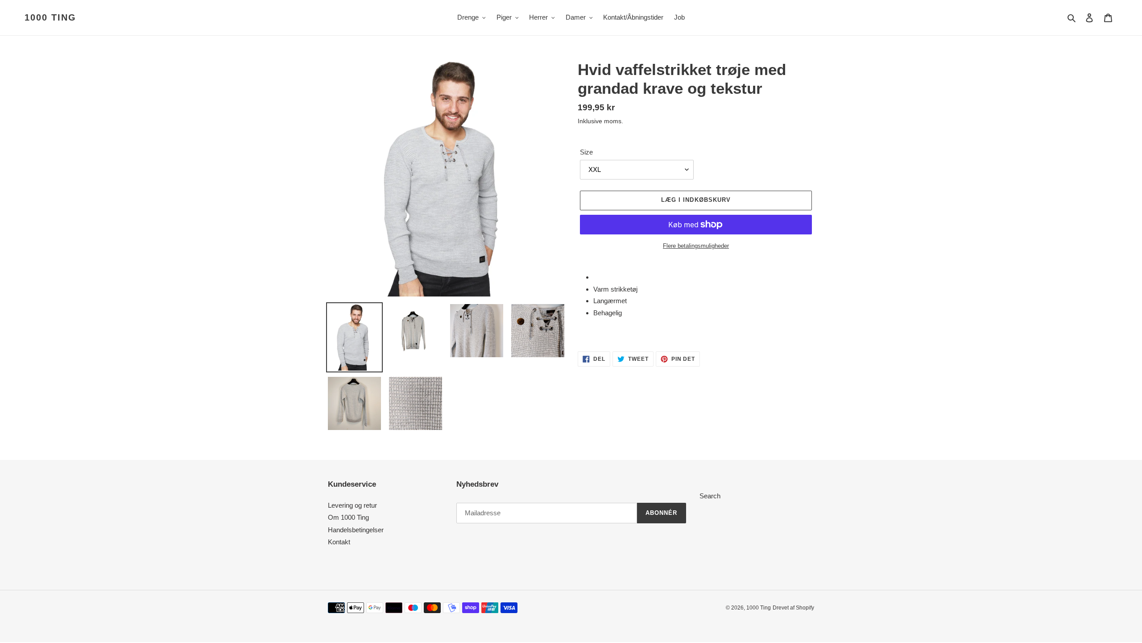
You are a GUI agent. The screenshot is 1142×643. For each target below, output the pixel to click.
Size (586, 152)
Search (709, 496)
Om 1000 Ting (348, 517)
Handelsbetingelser (356, 530)
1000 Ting (50, 17)
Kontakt (339, 542)
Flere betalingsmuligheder (696, 245)
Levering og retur (352, 505)
